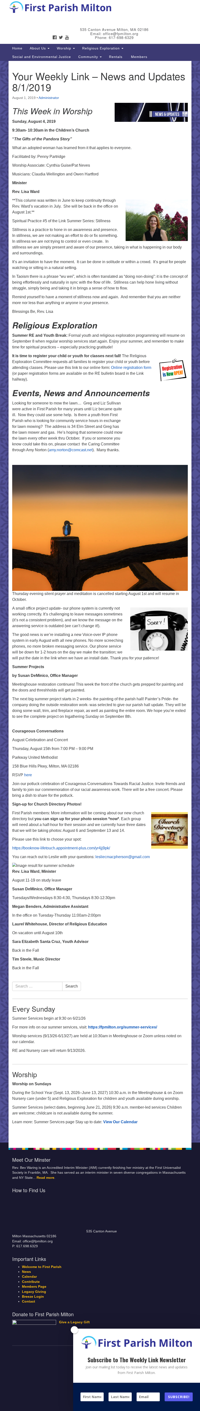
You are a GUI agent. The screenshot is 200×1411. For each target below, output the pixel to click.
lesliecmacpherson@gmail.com (122, 857)
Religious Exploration (101, 48)
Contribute (31, 1282)
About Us (38, 48)
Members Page (34, 1286)
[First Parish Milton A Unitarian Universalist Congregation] (100, 8)
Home (17, 48)
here (28, 775)
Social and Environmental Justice (41, 57)
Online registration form (131, 367)
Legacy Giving (34, 1292)
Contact (28, 1301)
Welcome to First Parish (41, 1267)
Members (138, 57)
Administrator (49, 98)
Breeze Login (33, 1296)
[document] (100, 601)
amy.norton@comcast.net (70, 450)
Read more (45, 1178)
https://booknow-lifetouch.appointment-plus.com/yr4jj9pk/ (61, 848)
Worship (64, 48)
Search (71, 986)
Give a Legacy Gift (74, 1322)
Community (88, 57)
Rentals (115, 57)
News (26, 1272)
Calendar (29, 1276)
